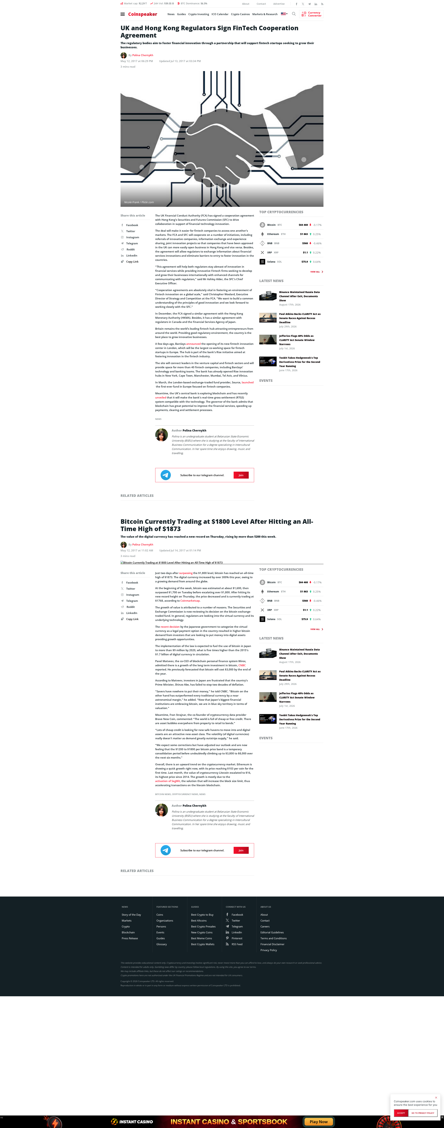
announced (193, 343)
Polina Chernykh (142, 55)
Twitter (130, 231)
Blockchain (128, 932)
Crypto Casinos (240, 14)
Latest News (271, 280)
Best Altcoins (199, 920)
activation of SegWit (167, 781)
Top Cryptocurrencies (281, 212)
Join (241, 475)
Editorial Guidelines (272, 932)
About (245, 3)
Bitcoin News (163, 794)
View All (315, 271)
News (171, 14)
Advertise (279, 3)
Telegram (132, 243)
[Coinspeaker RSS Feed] (322, 3)
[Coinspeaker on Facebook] (296, 3)
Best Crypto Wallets (202, 944)
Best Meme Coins (201, 938)
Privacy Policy (269, 950)
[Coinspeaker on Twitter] (303, 3)
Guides (181, 14)
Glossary (161, 944)
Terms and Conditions (274, 938)
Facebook (132, 225)
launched (248, 382)
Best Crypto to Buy (202, 914)
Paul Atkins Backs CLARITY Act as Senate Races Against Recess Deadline (300, 318)
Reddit (131, 249)
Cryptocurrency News (185, 794)
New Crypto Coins (201, 932)
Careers (265, 926)
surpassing (186, 573)
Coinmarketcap (190, 600)
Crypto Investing (198, 14)
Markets (126, 920)
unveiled (160, 397)
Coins (159, 914)
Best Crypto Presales (203, 926)
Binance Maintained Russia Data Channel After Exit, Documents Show (299, 296)
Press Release (130, 938)
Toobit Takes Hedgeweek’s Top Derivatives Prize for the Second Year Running (299, 362)
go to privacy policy (423, 1113)
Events (266, 380)
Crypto (126, 926)
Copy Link (132, 261)
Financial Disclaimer (272, 944)
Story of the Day (131, 914)
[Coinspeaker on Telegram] (309, 3)
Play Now (319, 1121)
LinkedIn (131, 255)
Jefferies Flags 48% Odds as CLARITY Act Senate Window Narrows (297, 340)
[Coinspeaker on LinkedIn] (316, 3)
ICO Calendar (220, 14)
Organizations (164, 920)
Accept (401, 1113)
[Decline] (436, 1097)
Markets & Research (265, 14)
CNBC (242, 665)
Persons (161, 926)
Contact (261, 3)
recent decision (170, 626)
